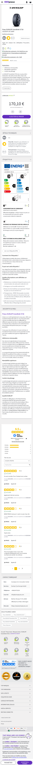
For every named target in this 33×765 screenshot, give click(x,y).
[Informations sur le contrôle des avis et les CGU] (26, 438)
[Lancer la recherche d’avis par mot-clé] (29, 465)
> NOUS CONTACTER (5, 717)
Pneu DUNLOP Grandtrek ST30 (10, 618)
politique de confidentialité (19, 757)
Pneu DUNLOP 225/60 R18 (9, 622)
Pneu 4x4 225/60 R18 (23, 622)
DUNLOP (23, 632)
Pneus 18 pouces (7, 625)
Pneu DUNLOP (23, 618)
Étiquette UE (7, 160)
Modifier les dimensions (7, 34)
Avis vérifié (8, 473)
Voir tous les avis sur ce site (18, 441)
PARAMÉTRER (8, 762)
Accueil (3, 632)
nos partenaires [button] (8, 749)
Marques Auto (17, 632)
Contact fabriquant (10, 577)
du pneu (9, 309)
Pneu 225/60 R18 (7, 615)
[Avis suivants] (22, 568)
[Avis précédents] (12, 568)
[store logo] (9, 2)
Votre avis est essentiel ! (6, 721)
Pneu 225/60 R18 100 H (19, 615)
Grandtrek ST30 (5, 634)
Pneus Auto (9, 632)
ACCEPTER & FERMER (25, 762)
